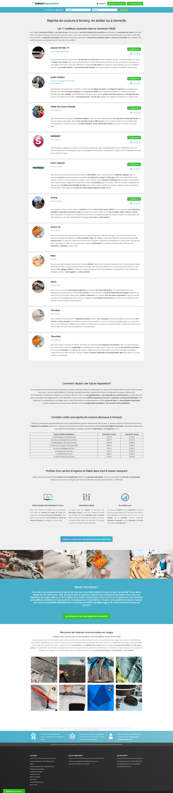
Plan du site (33, 785)
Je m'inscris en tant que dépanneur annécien (86, 616)
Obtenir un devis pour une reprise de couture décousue (86, 539)
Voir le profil (136, 54)
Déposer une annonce (117, 4)
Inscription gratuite (136, 4)
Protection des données (37, 769)
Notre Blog (33, 779)
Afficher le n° (135, 49)
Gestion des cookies (36, 772)
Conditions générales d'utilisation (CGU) (42, 766)
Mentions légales (35, 777)
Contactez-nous (35, 774)
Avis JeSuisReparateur (36, 782)
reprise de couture (136, 515)
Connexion (101, 3)
